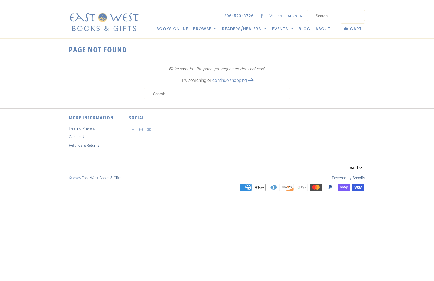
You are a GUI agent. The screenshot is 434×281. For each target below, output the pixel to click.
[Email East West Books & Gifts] (280, 16)
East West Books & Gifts (101, 178)
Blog (304, 29)
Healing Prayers (82, 128)
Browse (203, 29)
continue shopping (230, 80)
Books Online (172, 29)
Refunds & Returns (84, 145)
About (323, 29)
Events (280, 29)
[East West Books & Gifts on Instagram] (271, 16)
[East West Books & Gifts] (104, 19)
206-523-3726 (239, 15)
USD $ (353, 167)
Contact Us (78, 137)
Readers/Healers (242, 29)
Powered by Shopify (348, 178)
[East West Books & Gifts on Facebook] (262, 16)
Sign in (295, 15)
